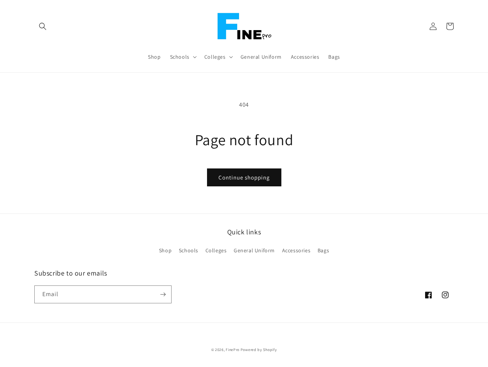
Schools (188, 250)
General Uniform (254, 250)
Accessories (296, 250)
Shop (165, 250)
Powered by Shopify (259, 349)
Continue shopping (244, 177)
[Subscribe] (162, 294)
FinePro (232, 349)
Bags (323, 250)
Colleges (216, 250)
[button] (42, 26)
